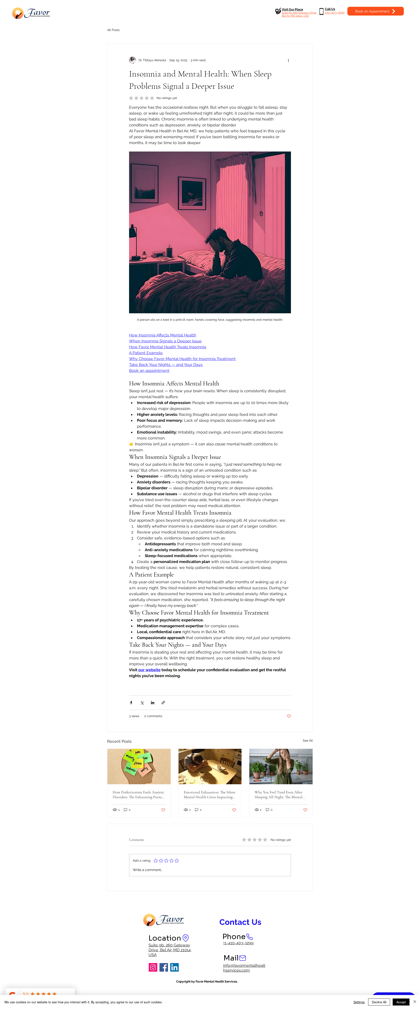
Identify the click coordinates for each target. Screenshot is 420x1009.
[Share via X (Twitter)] (142, 703)
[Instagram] (153, 967)
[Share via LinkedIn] (152, 703)
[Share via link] (163, 703)
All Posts (113, 30)
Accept (401, 1002)
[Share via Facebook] (131, 703)
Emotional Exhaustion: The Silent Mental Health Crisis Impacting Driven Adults (209, 794)
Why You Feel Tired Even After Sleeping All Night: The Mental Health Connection (278, 794)
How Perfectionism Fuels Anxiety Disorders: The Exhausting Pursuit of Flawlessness (138, 794)
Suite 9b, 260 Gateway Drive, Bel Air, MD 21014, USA (170, 950)
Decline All (379, 1002)
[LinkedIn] (174, 967)
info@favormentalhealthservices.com (244, 967)
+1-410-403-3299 (238, 943)
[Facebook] (163, 967)
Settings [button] (359, 1002)
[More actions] (288, 60)
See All (308, 740)
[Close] (414, 1002)
